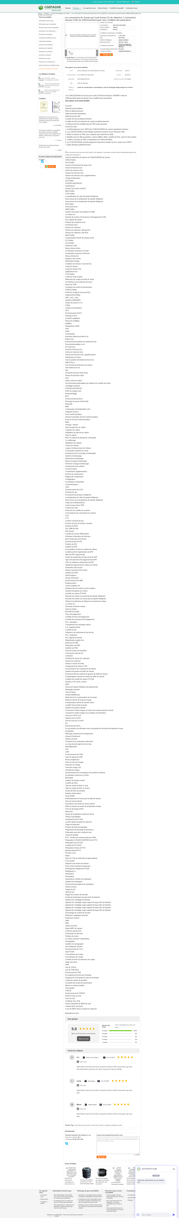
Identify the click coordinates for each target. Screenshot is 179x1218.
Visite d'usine (103, 8)
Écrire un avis (83, 1039)
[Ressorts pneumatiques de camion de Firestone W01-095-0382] (41, 85)
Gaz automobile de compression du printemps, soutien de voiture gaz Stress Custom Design (64, 1206)
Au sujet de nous (89, 8)
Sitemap (130, 1200)
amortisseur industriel (45, 55)
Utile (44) (83, 1085)
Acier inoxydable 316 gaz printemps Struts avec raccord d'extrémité (115, 1196)
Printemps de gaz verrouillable (47, 24)
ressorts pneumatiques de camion (60, 13)
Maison (68, 8)
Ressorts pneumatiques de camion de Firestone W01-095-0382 (52, 85)
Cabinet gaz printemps (45, 41)
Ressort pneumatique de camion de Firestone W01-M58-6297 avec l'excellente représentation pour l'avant (102, 1183)
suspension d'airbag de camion (113, 1125)
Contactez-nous (131, 8)
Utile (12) (83, 1109)
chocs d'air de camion (97, 1125)
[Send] (173, 1214)
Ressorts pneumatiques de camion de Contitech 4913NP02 (52, 91)
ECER (57, 1216)
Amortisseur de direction (46, 48)
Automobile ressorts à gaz (46, 20)
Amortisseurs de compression (47, 31)
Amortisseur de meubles (46, 51)
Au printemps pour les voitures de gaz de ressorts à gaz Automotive (63, 1201)
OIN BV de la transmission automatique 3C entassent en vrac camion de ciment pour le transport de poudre (71, 1183)
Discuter (106, 54)
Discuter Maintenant (123, 2)
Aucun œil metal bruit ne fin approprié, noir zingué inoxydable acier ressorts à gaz (114, 1203)
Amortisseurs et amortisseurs (47, 62)
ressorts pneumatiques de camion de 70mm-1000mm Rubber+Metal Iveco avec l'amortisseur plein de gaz (87, 1183)
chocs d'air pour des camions (82, 1125)
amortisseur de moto (44, 58)
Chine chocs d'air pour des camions (73, 1215)
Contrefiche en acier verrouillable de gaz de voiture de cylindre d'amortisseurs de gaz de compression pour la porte (90, 1200)
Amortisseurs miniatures (45, 34)
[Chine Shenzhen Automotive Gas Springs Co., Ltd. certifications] (44, 106)
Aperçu (40, 13)
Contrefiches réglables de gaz (47, 38)
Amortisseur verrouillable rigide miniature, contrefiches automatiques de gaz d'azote (90, 1195)
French (136, 2)
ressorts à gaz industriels (46, 44)
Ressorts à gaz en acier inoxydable (49, 27)
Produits (76, 8)
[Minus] (174, 1169)
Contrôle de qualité (117, 8)
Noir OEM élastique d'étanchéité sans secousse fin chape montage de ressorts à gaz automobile (63, 1196)
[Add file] (138, 1214)
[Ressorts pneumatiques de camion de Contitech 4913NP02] (41, 91)
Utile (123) (83, 1062)
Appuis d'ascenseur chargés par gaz (49, 65)
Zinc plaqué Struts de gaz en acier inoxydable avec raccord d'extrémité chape (115, 1209)
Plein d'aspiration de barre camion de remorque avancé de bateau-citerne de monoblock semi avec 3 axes (133, 1183)
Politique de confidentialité (54, 1215)
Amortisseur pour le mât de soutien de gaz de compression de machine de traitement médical (90, 1206)
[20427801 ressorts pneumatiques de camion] (41, 79)
